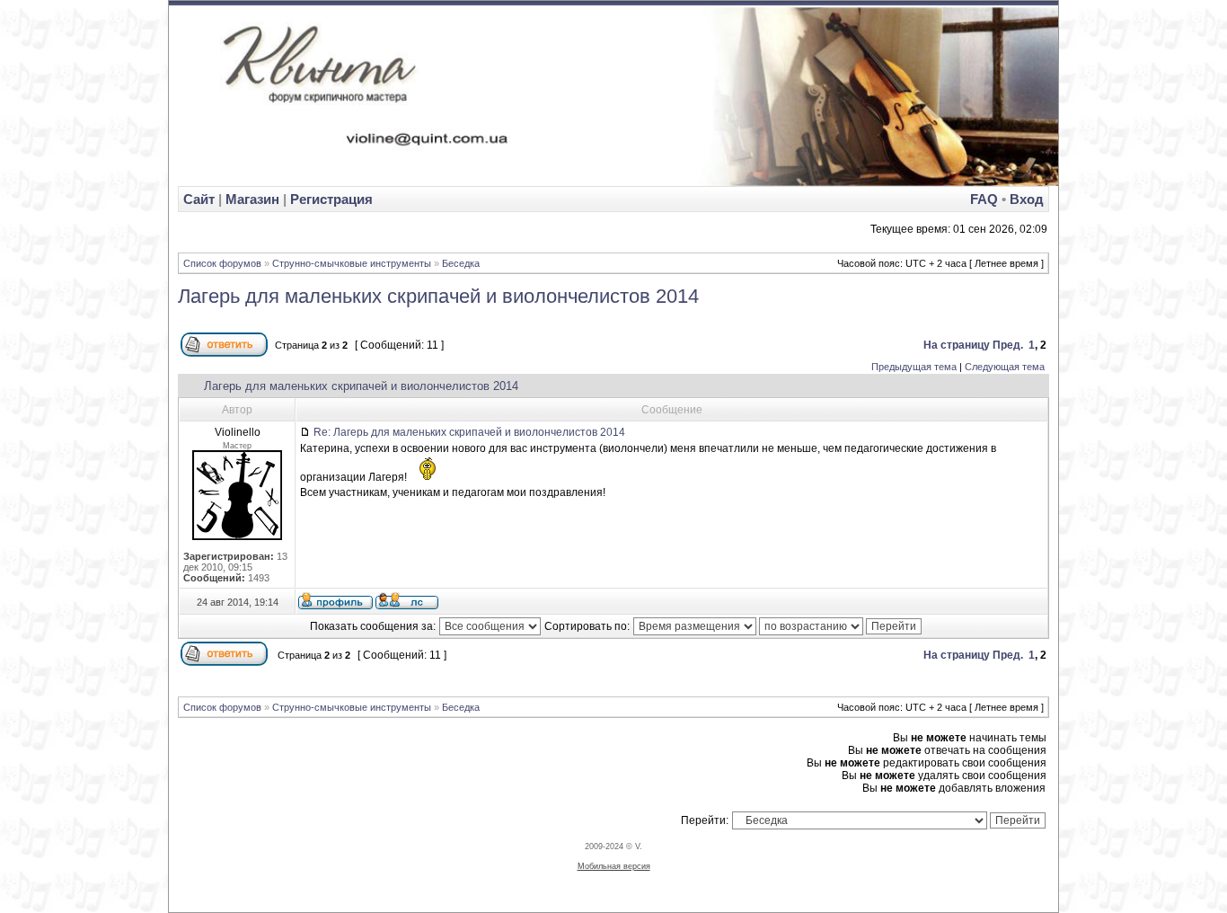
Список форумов (222, 263)
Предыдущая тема (914, 366)
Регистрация (331, 199)
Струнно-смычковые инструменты (351, 263)
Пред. (1008, 345)
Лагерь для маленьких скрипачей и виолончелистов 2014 (438, 296)
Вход (1027, 199)
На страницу (956, 345)
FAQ (984, 199)
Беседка (461, 263)
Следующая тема (1005, 366)
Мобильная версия (614, 866)
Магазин (252, 199)
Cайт (200, 199)
